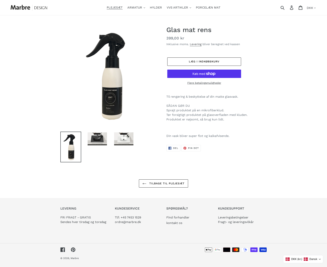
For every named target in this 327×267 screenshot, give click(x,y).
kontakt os (174, 223)
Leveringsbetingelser (233, 217)
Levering (196, 44)
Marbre (75, 258)
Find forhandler (177, 217)
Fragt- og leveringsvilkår (236, 222)
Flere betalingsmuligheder (204, 82)
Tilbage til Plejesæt (166, 183)
